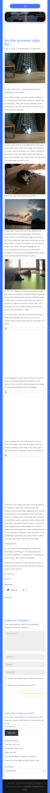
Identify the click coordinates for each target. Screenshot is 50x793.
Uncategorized (22, 48)
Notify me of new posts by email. (21, 685)
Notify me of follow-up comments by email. (25, 678)
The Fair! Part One (12, 744)
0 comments (35, 48)
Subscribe (11, 732)
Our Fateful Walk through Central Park (20, 756)
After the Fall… (11, 752)
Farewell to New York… (14, 748)
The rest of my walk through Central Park (22, 760)
